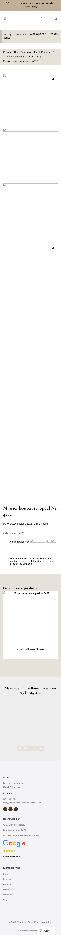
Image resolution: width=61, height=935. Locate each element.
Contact (7, 884)
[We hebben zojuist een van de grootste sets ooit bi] (11, 727)
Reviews (7, 879)
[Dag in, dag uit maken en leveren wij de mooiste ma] (11, 705)
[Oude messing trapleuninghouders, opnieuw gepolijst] (30, 738)
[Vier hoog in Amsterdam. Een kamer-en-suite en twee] (30, 705)
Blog (5, 874)
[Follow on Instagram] (10, 809)
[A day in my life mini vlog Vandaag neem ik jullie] (30, 716)
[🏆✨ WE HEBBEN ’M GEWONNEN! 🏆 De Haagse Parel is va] (49, 705)
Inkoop (6, 889)
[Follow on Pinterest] (16, 809)
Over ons (7, 894)
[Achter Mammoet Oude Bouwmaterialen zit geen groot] (49, 727)
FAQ (5, 900)
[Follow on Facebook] (5, 809)
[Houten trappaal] (30, 210)
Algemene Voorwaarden (30, 930)
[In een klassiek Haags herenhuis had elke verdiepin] (11, 738)
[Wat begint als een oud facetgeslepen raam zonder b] (30, 727)
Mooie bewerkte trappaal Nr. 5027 (30, 649)
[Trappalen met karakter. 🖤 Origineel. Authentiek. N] (49, 738)
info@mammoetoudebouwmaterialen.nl (22, 803)
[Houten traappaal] (30, 156)
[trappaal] (30, 101)
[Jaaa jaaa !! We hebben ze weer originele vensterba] (49, 716)
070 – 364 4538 (10, 799)
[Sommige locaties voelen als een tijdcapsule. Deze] (11, 716)
